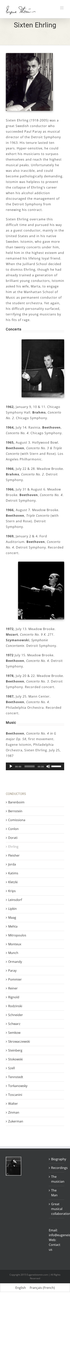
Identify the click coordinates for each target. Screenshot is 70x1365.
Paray (12, 970)
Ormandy (15, 962)
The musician (56, 1179)
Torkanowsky (17, 1086)
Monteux (14, 944)
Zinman (13, 1112)
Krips (12, 891)
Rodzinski (15, 1006)
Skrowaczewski (19, 1041)
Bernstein (15, 811)
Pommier (15, 979)
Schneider (15, 1015)
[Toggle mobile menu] (62, 8)
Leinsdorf (15, 900)
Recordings (56, 1168)
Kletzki (13, 882)
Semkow (14, 1032)
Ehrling (13, 846)
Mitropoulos (17, 935)
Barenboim (16, 802)
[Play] (11, 766)
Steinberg (15, 1050)
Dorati (13, 838)
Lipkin (12, 909)
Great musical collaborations (56, 1209)
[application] (35, 766)
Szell (11, 1068)
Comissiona (16, 820)
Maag (12, 917)
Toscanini (15, 1095)
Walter (13, 1103)
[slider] (56, 766)
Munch (13, 953)
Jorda (12, 864)
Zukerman (15, 1121)
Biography (56, 1159)
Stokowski (15, 1059)
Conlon (13, 829)
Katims (13, 873)
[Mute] (48, 766)
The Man (54, 1192)
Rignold (13, 997)
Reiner (13, 988)
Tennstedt (15, 1077)
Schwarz (14, 1024)
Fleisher (14, 855)
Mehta (13, 926)
